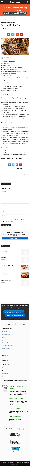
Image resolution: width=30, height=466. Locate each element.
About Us (5, 340)
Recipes (4, 30)
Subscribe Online (7, 348)
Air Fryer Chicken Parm (7, 265)
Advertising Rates (7, 332)
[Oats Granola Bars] (25, 252)
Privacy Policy (6, 334)
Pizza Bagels (4, 257)
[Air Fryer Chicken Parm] (25, 267)
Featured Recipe (12, 22)
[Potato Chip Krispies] (25, 283)
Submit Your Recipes (15, 238)
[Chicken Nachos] (25, 275)
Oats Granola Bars (6, 250)
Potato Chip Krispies (6, 280)
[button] (28, 2)
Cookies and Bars (4, 22)
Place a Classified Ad (8, 345)
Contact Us (6, 342)
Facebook (5, 367)
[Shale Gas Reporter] (15, 444)
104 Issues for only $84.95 (15, 316)
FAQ (4, 337)
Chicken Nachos (5, 273)
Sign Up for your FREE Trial (15, 13)
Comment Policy (7, 351)
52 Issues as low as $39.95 (13, 312)
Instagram (5, 373)
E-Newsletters (6, 376)
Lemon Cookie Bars (24, 177)
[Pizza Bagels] (25, 260)
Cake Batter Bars (5, 177)
